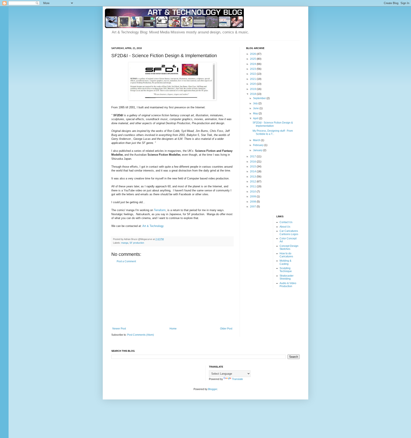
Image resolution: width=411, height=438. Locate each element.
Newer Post (119, 328)
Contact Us (286, 222)
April (256, 118)
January (258, 150)
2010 (253, 191)
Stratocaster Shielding (286, 277)
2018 (253, 93)
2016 (253, 161)
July (255, 103)
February (258, 145)
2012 (253, 181)
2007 (253, 206)
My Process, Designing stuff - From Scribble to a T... (273, 132)
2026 (253, 53)
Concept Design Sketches (289, 247)
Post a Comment (126, 261)
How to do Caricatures (286, 255)
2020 (253, 83)
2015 (253, 166)
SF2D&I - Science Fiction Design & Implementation (273, 124)
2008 (253, 201)
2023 (253, 68)
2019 (253, 89)
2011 (253, 186)
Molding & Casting (285, 262)
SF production (137, 242)
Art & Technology (153, 226)
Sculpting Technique (286, 270)
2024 (253, 64)
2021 (253, 78)
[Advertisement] (172, 295)
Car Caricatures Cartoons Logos (289, 232)
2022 (253, 73)
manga (124, 242)
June (256, 108)
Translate (237, 379)
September (260, 98)
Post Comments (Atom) (140, 334)
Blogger (212, 389)
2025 (253, 58)
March (257, 140)
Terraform (160, 210)
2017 (253, 156)
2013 (253, 176)
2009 (253, 196)
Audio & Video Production (288, 285)
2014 (253, 171)
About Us (285, 226)
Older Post (226, 328)
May (256, 113)
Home (173, 328)
